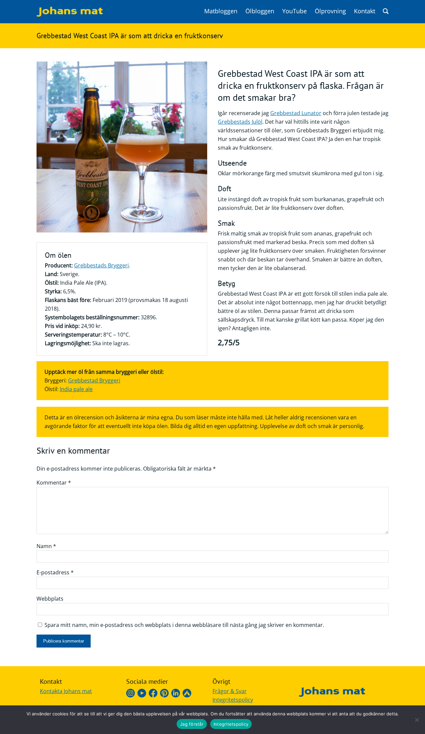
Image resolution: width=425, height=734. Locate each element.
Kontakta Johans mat (66, 691)
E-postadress (55, 572)
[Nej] (416, 719)
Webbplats (50, 598)
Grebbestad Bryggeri (94, 380)
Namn (46, 546)
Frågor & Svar (229, 691)
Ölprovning (330, 11)
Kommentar (54, 482)
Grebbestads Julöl (240, 121)
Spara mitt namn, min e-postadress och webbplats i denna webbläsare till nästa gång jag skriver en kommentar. (184, 625)
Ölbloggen (259, 11)
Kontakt (364, 11)
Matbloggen (220, 11)
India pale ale (76, 389)
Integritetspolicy (232, 699)
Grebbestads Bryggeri (101, 265)
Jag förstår (192, 724)
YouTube (294, 11)
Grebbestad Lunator (295, 113)
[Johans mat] (70, 14)
